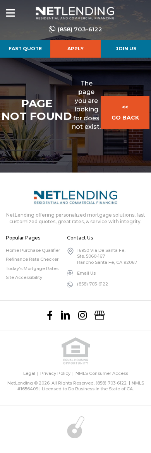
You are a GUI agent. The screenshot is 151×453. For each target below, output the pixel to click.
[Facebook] (50, 315)
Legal (29, 373)
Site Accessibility (24, 277)
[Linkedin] (65, 315)
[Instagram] (82, 315)
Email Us (86, 273)
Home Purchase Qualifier (33, 250)
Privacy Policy (55, 373)
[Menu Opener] (10, 13)
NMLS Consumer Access (102, 373)
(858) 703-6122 (80, 29)
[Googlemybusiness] (99, 315)
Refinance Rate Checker (32, 259)
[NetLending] (74, 13)
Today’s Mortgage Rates (32, 268)
